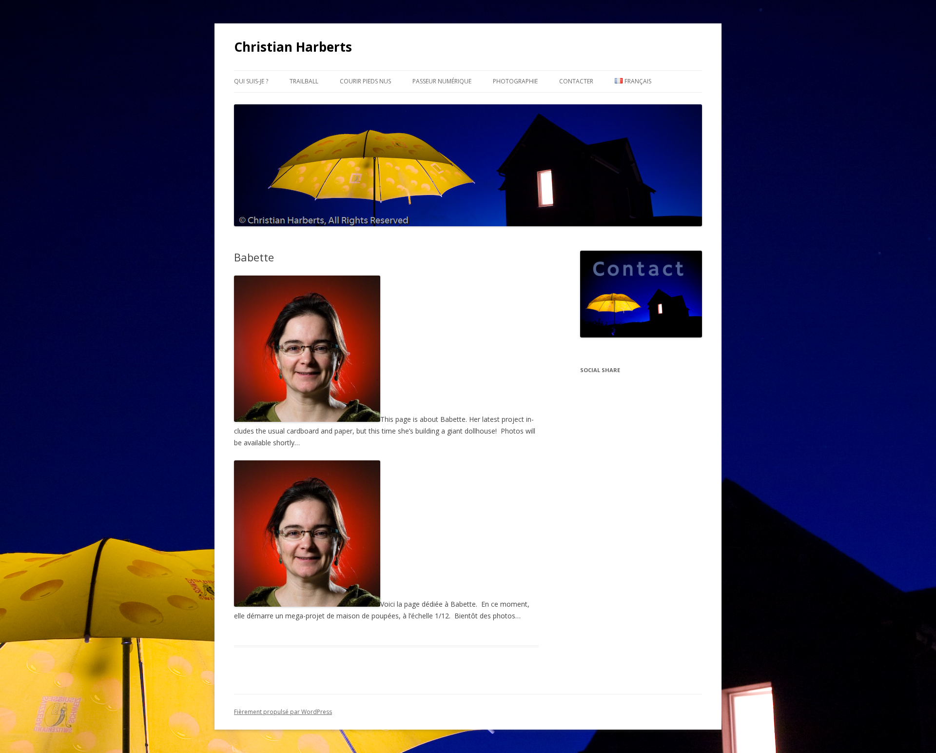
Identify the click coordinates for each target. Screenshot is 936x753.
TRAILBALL (304, 81)
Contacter (576, 81)
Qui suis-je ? (251, 81)
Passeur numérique (441, 81)
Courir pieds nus (365, 81)
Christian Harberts (293, 47)
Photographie (515, 81)
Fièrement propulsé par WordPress (283, 712)
